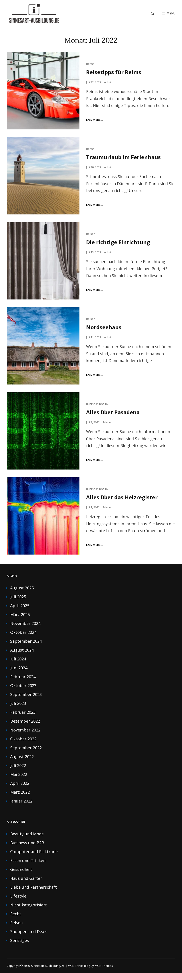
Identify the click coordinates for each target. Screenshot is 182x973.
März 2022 (20, 792)
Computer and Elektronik (34, 851)
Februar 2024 (23, 676)
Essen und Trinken (28, 860)
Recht (90, 64)
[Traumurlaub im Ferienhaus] (43, 175)
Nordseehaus (103, 327)
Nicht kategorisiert (28, 905)
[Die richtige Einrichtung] (43, 260)
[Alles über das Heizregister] (43, 516)
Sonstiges (19, 940)
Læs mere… (94, 120)
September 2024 (26, 641)
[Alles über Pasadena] (43, 431)
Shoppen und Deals (28, 931)
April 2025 (19, 605)
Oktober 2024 (23, 632)
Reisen (90, 234)
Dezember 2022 (25, 721)
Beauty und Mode (27, 833)
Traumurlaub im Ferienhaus (123, 157)
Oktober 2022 (23, 738)
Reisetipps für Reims (113, 72)
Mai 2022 (18, 774)
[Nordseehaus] (43, 345)
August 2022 (22, 756)
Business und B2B (98, 404)
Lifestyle (18, 896)
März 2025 (20, 614)
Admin (108, 82)
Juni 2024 (18, 667)
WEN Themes (104, 966)
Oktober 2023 (23, 685)
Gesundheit (21, 869)
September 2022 (26, 747)
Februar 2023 (23, 712)
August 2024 (22, 650)
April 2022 (19, 783)
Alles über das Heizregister (122, 497)
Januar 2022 (21, 801)
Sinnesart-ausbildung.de (48, 966)
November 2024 (25, 623)
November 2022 (25, 730)
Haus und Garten (26, 878)
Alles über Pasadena (113, 412)
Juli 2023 (18, 703)
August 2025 (22, 588)
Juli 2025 (18, 596)
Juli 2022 (18, 765)
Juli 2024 (18, 659)
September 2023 (26, 694)
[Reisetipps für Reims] (43, 90)
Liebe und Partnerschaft (33, 887)
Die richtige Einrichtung (118, 242)
